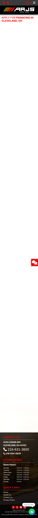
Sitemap (16, 511)
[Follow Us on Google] (24, 507)
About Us (7, 495)
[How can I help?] (32, 512)
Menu (29, 2)
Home (5, 492)
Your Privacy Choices (24, 511)
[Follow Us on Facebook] (13, 507)
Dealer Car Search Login (19, 510)
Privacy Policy (9, 500)
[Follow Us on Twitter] (17, 507)
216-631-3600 (18, 449)
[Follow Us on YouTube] (20, 507)
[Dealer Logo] (19, 10)
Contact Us (7, 497)
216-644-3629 (13, 453)
